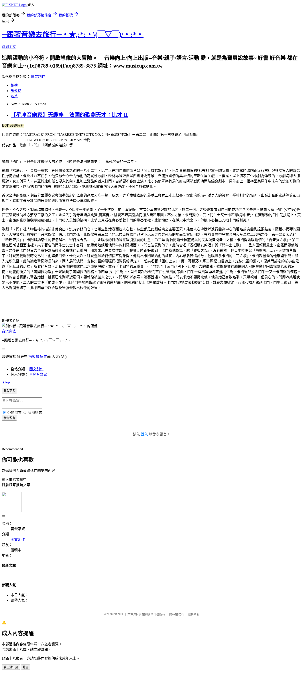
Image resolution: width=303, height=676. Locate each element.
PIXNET (118, 614)
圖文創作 (38, 76)
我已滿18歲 (11, 667)
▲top (6, 382)
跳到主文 (9, 47)
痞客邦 (33, 357)
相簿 (14, 85)
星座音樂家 (38, 374)
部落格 (16, 91)
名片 (14, 96)
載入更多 (9, 391)
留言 (43, 357)
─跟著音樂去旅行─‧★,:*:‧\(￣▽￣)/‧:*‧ (73, 34)
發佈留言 (9, 418)
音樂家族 (9, 331)
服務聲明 (193, 614)
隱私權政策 (176, 614)
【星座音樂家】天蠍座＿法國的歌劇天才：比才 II (69, 115)
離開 (25, 667)
